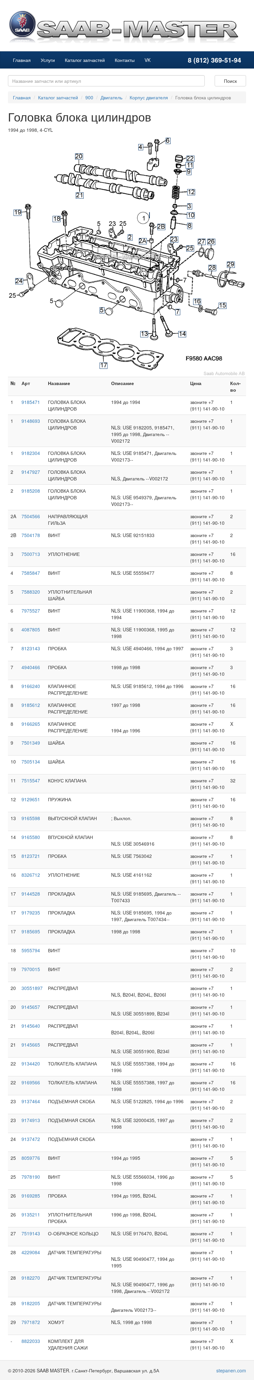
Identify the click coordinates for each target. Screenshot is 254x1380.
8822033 (30, 1341)
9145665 (30, 1044)
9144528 (30, 893)
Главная (22, 60)
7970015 (30, 969)
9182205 (30, 1303)
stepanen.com (231, 1370)
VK (147, 60)
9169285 (30, 1195)
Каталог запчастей (85, 60)
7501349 (30, 742)
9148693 (30, 421)
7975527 (30, 610)
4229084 (30, 1252)
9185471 (30, 402)
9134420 (30, 1063)
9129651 (30, 799)
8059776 (30, 1158)
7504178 (30, 535)
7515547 (30, 780)
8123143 (30, 648)
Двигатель (111, 97)
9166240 (30, 686)
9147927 (30, 471)
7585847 (30, 572)
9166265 (30, 723)
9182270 (30, 1277)
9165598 (30, 818)
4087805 (30, 629)
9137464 (30, 1101)
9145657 (30, 1007)
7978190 (30, 1176)
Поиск (230, 80)
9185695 (30, 931)
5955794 (30, 950)
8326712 (30, 874)
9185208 (30, 490)
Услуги (48, 60)
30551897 (32, 988)
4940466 (30, 667)
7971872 (30, 1322)
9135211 (30, 1214)
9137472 (30, 1139)
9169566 (30, 1082)
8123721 (30, 856)
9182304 (30, 453)
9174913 (30, 1120)
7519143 (30, 1233)
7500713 (30, 554)
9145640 (30, 1025)
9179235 (30, 912)
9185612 (30, 705)
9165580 (30, 837)
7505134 (30, 761)
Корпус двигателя (149, 97)
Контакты (125, 60)
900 (89, 97)
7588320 (30, 591)
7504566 (30, 516)
